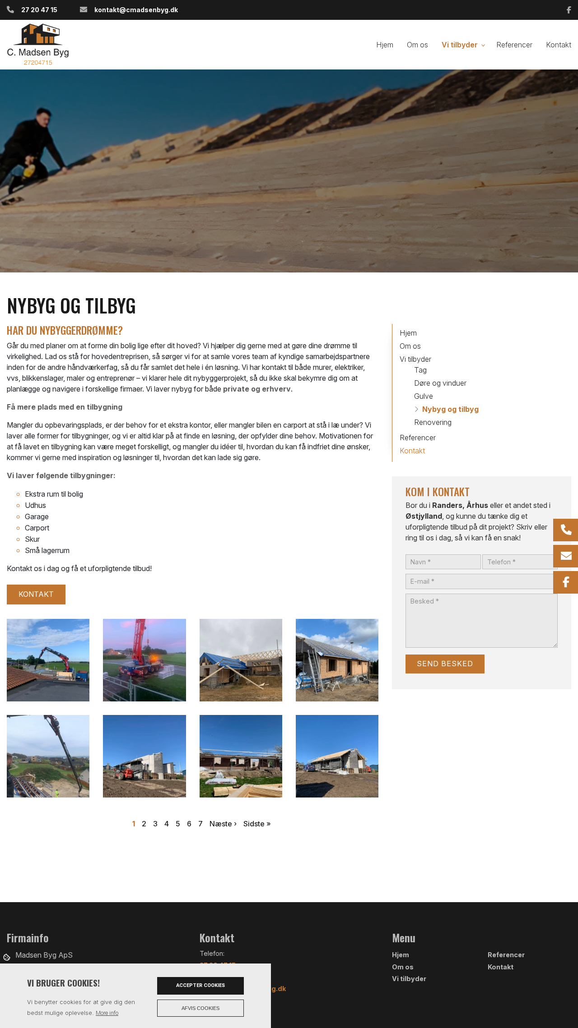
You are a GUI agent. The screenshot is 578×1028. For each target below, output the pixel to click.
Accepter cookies (200, 985)
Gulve (423, 396)
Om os (410, 345)
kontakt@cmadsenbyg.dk (136, 10)
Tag (420, 369)
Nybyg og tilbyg (450, 409)
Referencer (418, 437)
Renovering (433, 422)
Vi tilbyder (415, 359)
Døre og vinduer (440, 382)
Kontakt (36, 594)
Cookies (7, 956)
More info (107, 1013)
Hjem (408, 332)
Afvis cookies (200, 1008)
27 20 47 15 (39, 10)
